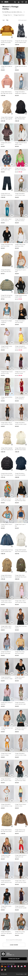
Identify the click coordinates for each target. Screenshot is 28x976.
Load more (14, 945)
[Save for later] (12, 37)
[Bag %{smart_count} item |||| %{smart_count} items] (26, 2)
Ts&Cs (26, 974)
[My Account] (19, 2)
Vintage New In (7, 15)
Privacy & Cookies (19, 974)
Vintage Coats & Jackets (20, 15)
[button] (2, 966)
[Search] (15, 2)
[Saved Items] (22, 2)
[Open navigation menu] (2, 2)
